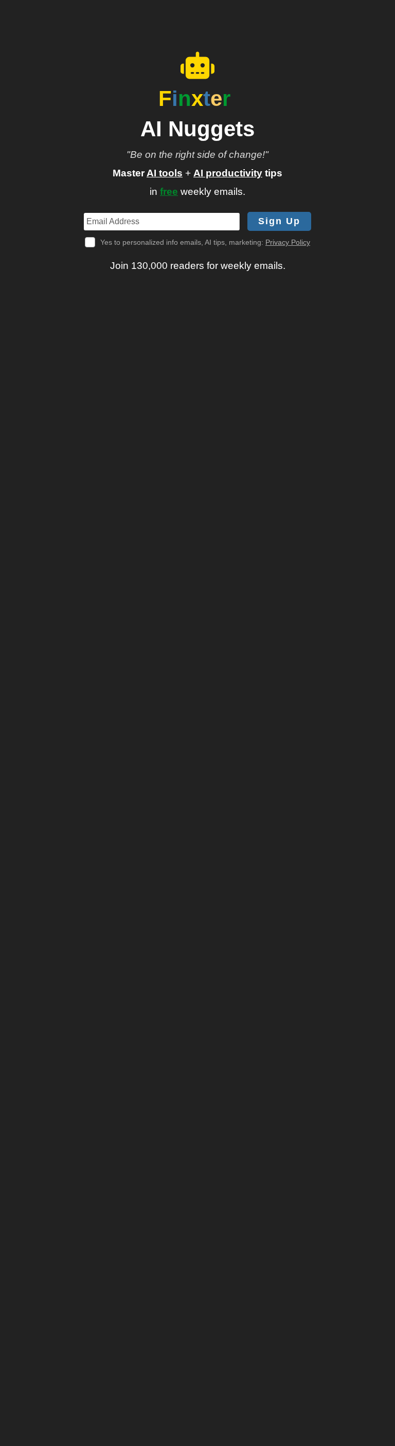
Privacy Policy (287, 242)
